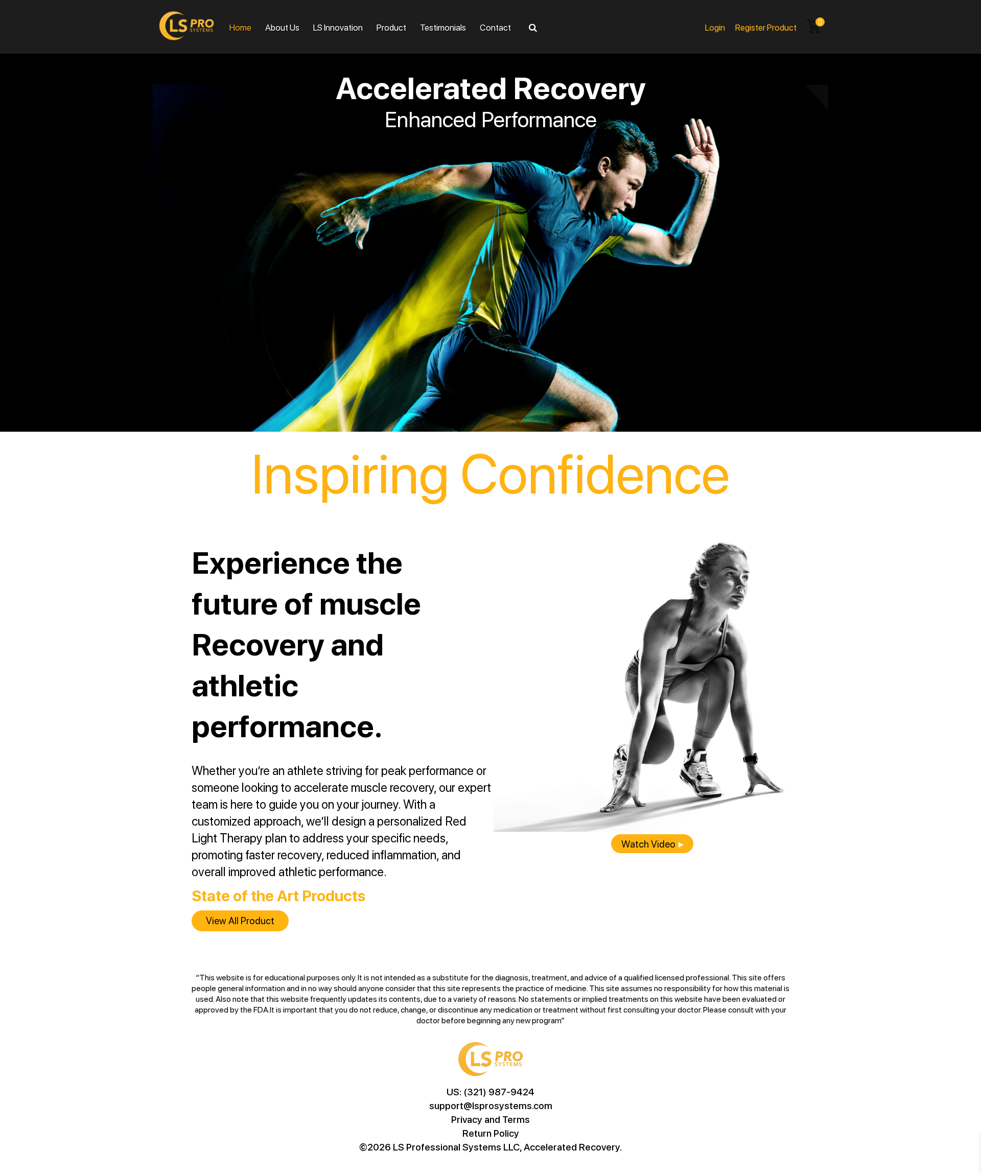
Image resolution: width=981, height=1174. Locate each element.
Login (715, 27)
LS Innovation (338, 27)
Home (240, 27)
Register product (766, 27)
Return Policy (490, 1132)
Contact (495, 27)
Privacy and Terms (490, 1119)
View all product (240, 920)
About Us (282, 27)
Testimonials (443, 27)
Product (391, 27)
